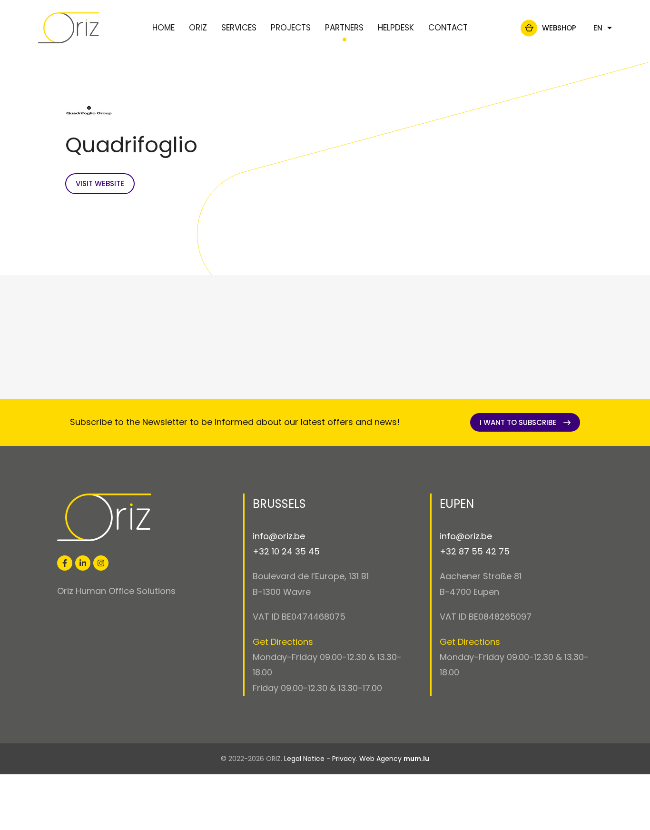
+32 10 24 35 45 (286, 551)
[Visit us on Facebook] (64, 563)
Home (163, 27)
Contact (448, 27)
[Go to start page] (68, 27)
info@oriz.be (279, 536)
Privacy (344, 758)
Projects (291, 27)
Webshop (559, 28)
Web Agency (380, 758)
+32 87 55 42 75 (475, 551)
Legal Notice (304, 758)
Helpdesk (396, 27)
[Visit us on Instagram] (100, 563)
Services (238, 27)
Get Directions (283, 642)
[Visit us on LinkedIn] (82, 563)
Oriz (198, 27)
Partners (344, 27)
